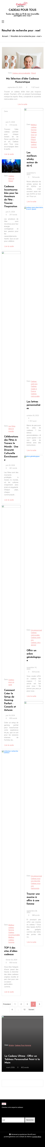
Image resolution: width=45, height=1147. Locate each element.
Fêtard (33, 73)
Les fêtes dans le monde (11, 428)
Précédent (7, 1004)
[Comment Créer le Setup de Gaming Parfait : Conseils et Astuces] (11, 590)
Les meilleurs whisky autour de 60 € (32, 159)
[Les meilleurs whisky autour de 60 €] (33, 114)
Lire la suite (22, 104)
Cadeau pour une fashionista (35, 886)
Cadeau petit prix (34, 383)
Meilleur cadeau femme (11, 927)
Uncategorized (36, 630)
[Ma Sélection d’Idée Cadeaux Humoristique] (23, 58)
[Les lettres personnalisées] (33, 292)
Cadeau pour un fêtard (11, 178)
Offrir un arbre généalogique (34, 655)
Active (11, 1045)
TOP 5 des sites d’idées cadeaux (10, 951)
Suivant (31, 1009)
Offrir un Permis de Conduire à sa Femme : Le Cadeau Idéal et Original (22, 1059)
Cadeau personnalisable (21, 73)
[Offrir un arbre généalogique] (33, 541)
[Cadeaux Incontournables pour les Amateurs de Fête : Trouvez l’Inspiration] (11, 166)
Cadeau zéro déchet (35, 644)
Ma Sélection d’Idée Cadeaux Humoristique (22, 80)
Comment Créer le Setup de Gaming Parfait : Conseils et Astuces (10, 700)
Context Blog (36, 1137)
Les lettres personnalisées (33, 405)
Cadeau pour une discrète (35, 880)
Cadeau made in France (34, 388)
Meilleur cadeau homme (11, 939)
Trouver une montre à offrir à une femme (33, 899)
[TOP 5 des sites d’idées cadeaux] (11, 836)
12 (24, 1009)
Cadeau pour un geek (11, 682)
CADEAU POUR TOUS (22, 10)
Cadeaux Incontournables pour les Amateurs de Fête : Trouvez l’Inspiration (11, 196)
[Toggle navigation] (3, 21)
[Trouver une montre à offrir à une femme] (33, 787)
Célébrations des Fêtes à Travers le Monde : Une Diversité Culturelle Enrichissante (11, 448)
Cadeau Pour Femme (22, 1045)
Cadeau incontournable (14, 934)
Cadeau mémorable (35, 395)
